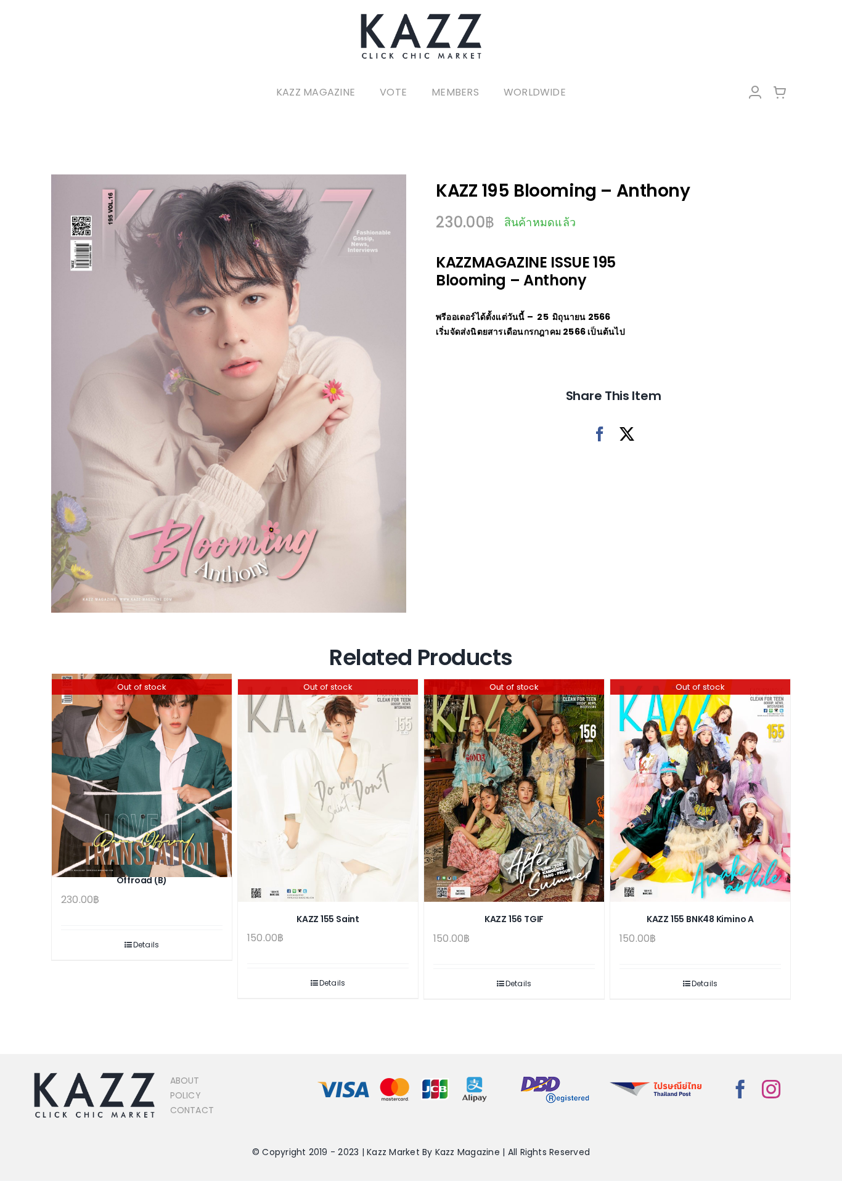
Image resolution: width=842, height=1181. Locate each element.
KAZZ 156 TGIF (514, 919)
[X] (626, 434)
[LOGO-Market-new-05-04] (421, 17)
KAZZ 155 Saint (327, 919)
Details (146, 944)
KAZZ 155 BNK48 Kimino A (700, 919)
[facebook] (740, 1089)
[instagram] (771, 1089)
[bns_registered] (555, 1077)
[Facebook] (599, 434)
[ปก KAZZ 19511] (228, 393)
